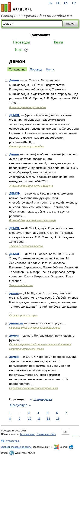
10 (29, 418)
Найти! (70, 23)
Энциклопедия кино (21, 285)
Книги (58, 42)
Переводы (21, 42)
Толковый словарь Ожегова (26, 246)
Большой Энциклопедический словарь (32, 220)
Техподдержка (27, 434)
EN (50, 3)
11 (39, 418)
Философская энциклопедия (26, 146)
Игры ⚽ (21, 50)
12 (48, 418)
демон (14, 293)
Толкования (40, 35)
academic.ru (16, 7)
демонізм (16, 323)
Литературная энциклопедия (27, 107)
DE (58, 3)
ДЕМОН (14, 115)
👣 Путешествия (10, 441)
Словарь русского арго (23, 315)
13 (58, 418)
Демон (14, 80)
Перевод (36, 69)
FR (74, 3)
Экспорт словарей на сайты (16, 447)
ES (66, 3)
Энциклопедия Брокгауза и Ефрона (31, 185)
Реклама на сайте (46, 434)
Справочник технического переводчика (33, 388)
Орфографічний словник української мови (34, 327)
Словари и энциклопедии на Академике (36, 16)
